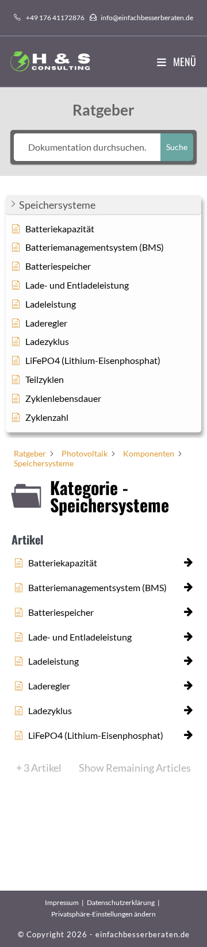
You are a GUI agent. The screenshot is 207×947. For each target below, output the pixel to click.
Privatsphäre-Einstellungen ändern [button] (103, 914)
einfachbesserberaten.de (142, 934)
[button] (103, 205)
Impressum (62, 902)
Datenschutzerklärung (121, 902)
